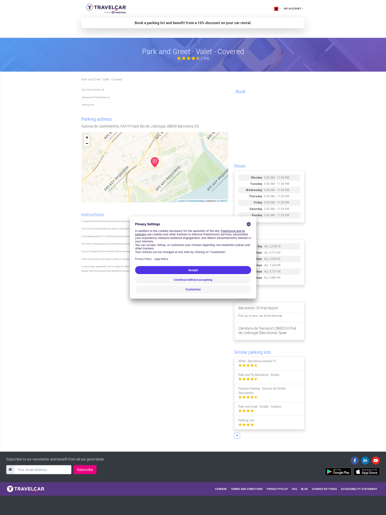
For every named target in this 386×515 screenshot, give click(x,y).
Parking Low (246, 420)
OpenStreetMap (196, 200)
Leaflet (181, 200)
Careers (221, 488)
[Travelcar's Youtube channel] (376, 460)
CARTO (223, 200)
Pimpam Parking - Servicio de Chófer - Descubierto (262, 391)
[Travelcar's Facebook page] (355, 460)
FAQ (294, 488)
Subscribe (85, 470)
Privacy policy (277, 488)
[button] (237, 436)
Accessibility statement (359, 488)
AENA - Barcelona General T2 (257, 361)
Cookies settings (324, 488)
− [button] (87, 143)
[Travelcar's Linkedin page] (365, 460)
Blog (304, 488)
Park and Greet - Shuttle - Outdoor (259, 406)
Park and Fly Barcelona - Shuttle (258, 375)
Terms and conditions (247, 488)
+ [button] (87, 137)
